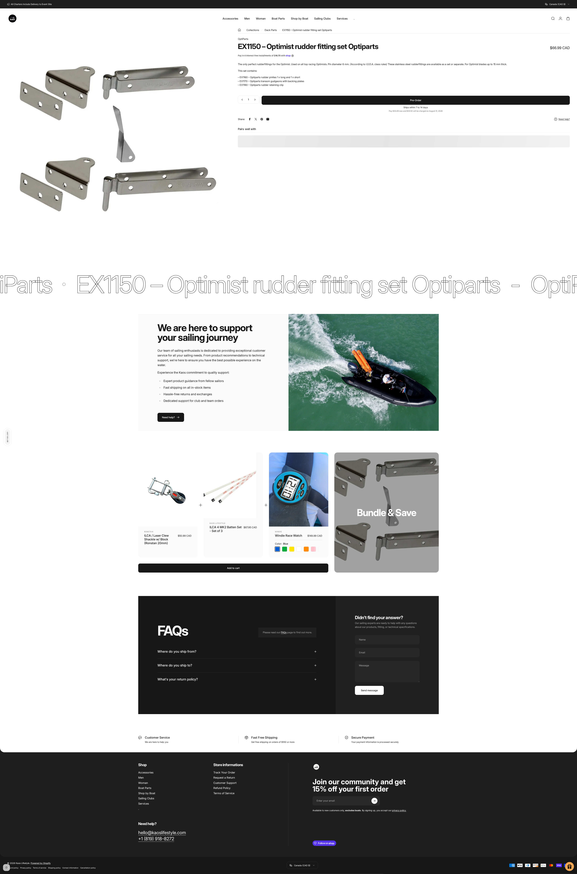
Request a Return (224, 777)
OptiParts (243, 38)
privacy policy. (399, 810)
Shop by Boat (146, 793)
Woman (143, 782)
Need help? (564, 119)
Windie (278, 532)
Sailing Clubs (146, 798)
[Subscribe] (374, 801)
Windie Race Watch (288, 535)
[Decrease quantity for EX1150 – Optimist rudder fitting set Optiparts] (241, 99)
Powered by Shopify (41, 863)
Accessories (145, 772)
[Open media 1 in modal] (118, 139)
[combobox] (557, 4)
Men (141, 777)
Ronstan (148, 532)
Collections (252, 30)
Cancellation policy (88, 868)
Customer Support (225, 782)
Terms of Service (223, 793)
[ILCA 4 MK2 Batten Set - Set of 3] (233, 485)
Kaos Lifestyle (217, 523)
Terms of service (39, 868)
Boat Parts (144, 788)
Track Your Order (224, 772)
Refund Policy (221, 788)
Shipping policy (54, 868)
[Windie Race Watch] (298, 489)
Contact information (70, 868)
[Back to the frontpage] (239, 30)
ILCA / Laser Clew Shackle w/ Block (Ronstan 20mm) (156, 539)
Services (143, 803)
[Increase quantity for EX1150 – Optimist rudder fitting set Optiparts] (255, 99)
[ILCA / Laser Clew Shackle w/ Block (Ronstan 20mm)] (168, 489)
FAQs (284, 632)
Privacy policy (25, 868)
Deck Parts (271, 30)
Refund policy (12, 868)
